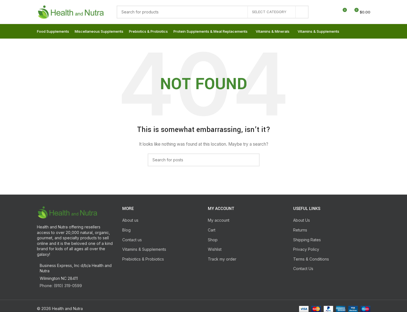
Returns (300, 230)
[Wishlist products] (332, 12)
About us (130, 220)
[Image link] (67, 211)
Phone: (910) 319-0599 (61, 285)
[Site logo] (71, 11)
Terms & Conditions (311, 259)
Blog (126, 230)
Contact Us (303, 268)
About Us (301, 220)
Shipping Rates (307, 239)
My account (218, 220)
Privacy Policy (306, 249)
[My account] (322, 12)
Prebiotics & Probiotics (143, 259)
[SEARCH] (302, 12)
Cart (211, 230)
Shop (213, 239)
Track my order (222, 259)
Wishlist (215, 249)
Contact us (132, 239)
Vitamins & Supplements (144, 249)
